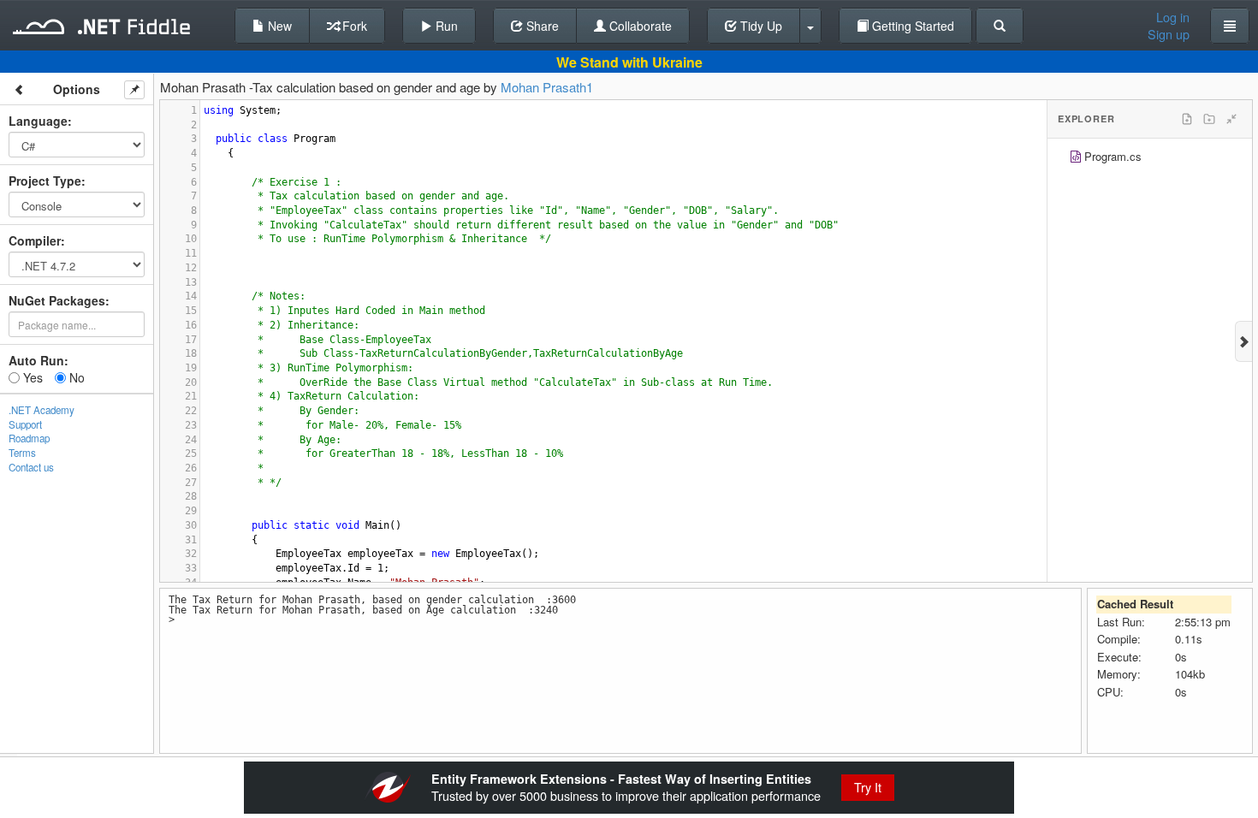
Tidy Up (759, 25)
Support (25, 424)
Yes (31, 377)
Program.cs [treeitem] (1113, 156)
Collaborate (639, 25)
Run (445, 25)
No (75, 377)
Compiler (35, 240)
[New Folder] (1209, 119)
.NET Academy (41, 410)
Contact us (31, 467)
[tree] (1149, 158)
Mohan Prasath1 (547, 87)
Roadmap (29, 438)
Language (38, 120)
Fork (353, 25)
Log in (1173, 17)
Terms (22, 452)
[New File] (1187, 119)
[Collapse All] (1231, 119)
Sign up (1169, 34)
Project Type (45, 180)
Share (541, 25)
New (278, 25)
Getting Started (911, 25)
